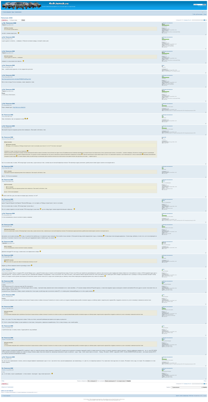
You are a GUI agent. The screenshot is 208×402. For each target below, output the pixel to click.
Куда (13, 12)
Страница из (187, 20)
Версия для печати (202, 11)
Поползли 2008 (6, 18)
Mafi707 (4, 181)
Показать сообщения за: (82, 380)
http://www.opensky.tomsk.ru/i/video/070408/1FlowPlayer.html (16, 79)
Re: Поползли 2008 (9, 23)
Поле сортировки (101, 380)
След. (205, 380)
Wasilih (4, 24)
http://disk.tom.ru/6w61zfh (19, 107)
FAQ (194, 14)
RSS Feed (191, 395)
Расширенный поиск (202, 5)
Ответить (3, 19)
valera (4, 270)
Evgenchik (5, 138)
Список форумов (7, 12)
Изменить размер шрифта (205, 11)
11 (206, 20)
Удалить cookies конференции (182, 395)
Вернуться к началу (205, 34)
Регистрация (199, 14)
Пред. (3, 380)
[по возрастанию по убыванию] (124, 380)
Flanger (4, 308)
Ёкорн (4, 67)
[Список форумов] (22, 9)
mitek (4, 38)
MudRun (4, 282)
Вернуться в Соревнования (7, 387)
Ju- (3, 105)
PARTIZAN (5, 243)
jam (3, 226)
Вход (205, 14)
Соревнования (18, 12)
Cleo (3, 116)
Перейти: (168, 387)
